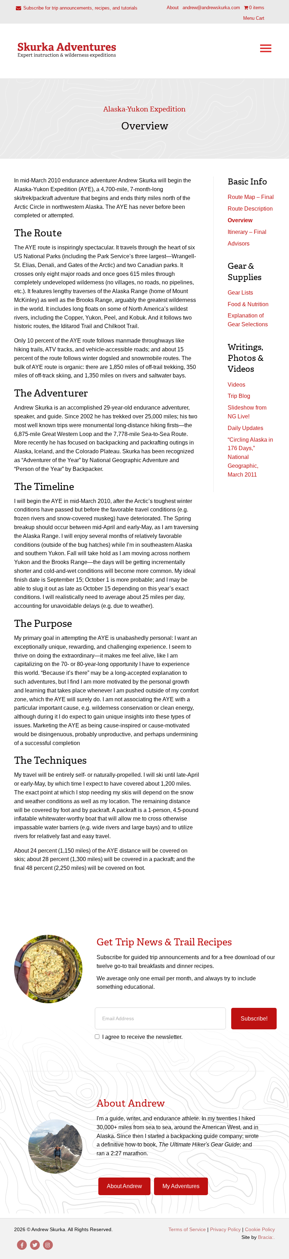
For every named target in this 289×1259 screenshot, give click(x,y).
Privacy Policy (225, 1229)
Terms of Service (187, 1229)
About (173, 7)
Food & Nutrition (248, 304)
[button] (254, 1019)
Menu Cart (253, 18)
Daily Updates (245, 428)
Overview (240, 220)
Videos (236, 385)
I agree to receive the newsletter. (142, 1037)
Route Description (250, 209)
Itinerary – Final (247, 232)
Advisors (239, 244)
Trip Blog (239, 396)
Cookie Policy (260, 1229)
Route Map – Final (251, 197)
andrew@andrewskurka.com (211, 7)
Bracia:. (266, 1237)
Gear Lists (240, 293)
